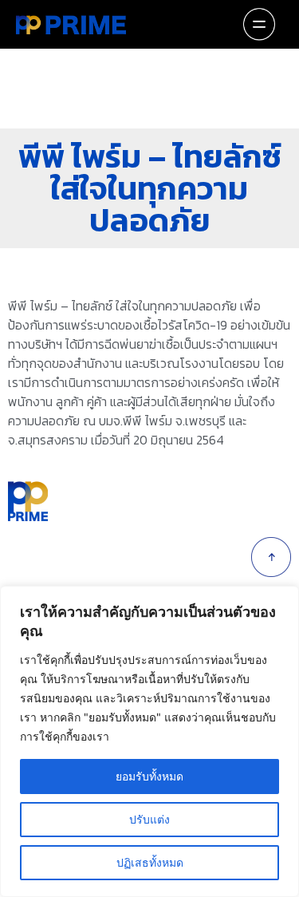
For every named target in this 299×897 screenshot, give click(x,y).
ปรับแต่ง (149, 819)
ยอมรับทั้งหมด (149, 776)
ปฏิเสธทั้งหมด (149, 862)
